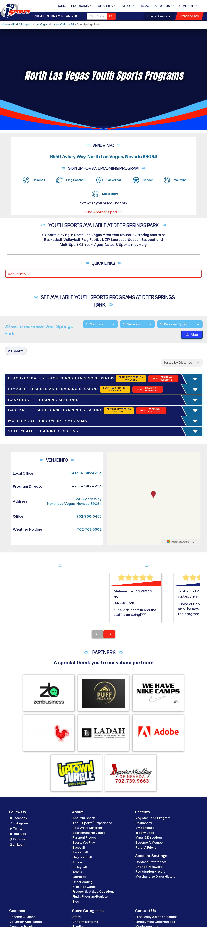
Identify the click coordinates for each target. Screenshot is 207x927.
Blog (145, 6)
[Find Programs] (111, 16)
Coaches (105, 6)
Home (61, 6)
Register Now (29, 516)
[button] (42, 529)
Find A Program (22, 24)
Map (194, 334)
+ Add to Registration (79, 488)
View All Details (29, 529)
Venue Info (17, 274)
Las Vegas (41, 24)
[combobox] (159, 324)
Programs (80, 6)
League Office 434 (62, 24)
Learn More (42, 481)
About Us (162, 6)
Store (127, 6)
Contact (186, 6)
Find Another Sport (101, 212)
